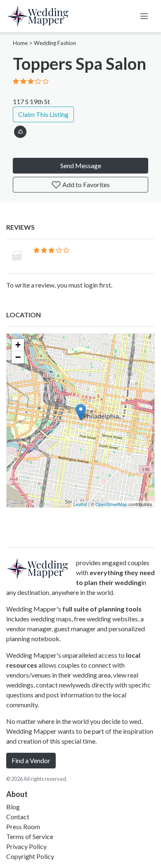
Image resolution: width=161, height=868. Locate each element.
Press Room (23, 826)
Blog (13, 807)
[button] (20, 130)
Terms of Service (29, 836)
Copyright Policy (30, 856)
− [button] (18, 357)
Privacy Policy (26, 846)
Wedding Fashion (55, 43)
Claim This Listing (43, 114)
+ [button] (18, 345)
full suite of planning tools (102, 609)
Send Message (80, 165)
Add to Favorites (85, 184)
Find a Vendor (31, 760)
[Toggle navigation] (144, 16)
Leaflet (80, 504)
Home (20, 43)
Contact (17, 816)
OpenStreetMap (111, 504)
